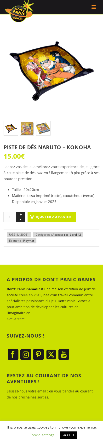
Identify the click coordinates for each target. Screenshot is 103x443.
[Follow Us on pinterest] (38, 354)
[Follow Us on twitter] (51, 354)
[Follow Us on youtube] (63, 354)
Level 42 (75, 235)
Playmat (28, 241)
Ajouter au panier (53, 217)
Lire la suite (15, 319)
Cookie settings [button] (41, 434)
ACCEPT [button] (68, 435)
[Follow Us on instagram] (25, 354)
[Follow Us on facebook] (13, 354)
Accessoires (60, 235)
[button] (90, 32)
